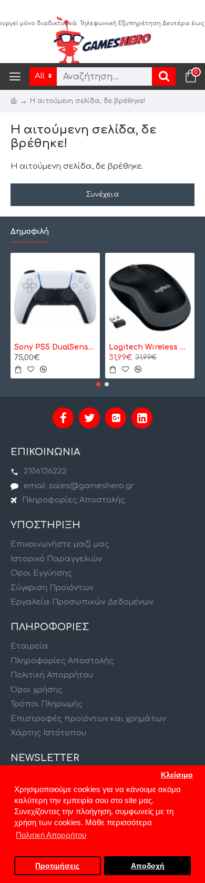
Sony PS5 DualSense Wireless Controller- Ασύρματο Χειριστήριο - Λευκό (55, 347)
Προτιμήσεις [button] (57, 866)
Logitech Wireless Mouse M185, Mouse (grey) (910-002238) (150, 347)
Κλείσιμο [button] (177, 775)
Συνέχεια (102, 194)
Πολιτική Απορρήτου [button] (51, 834)
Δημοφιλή (30, 231)
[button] (98, 384)
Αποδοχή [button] (148, 866)
